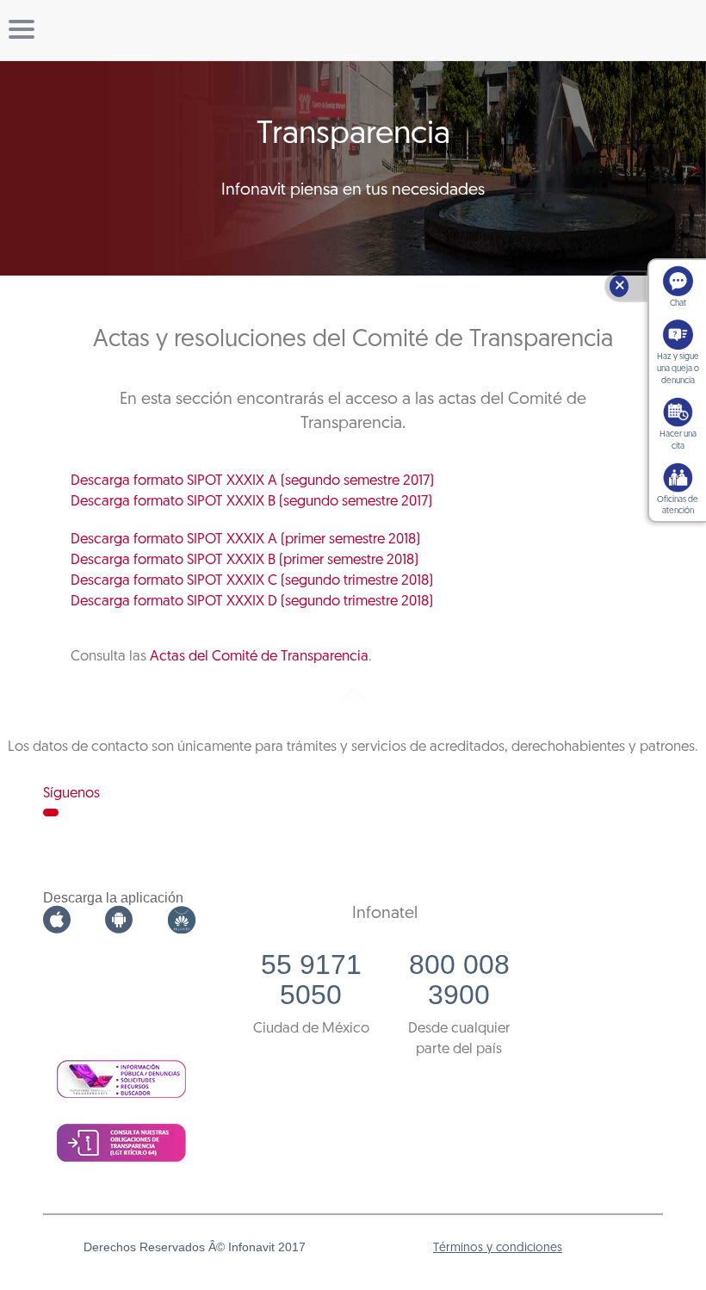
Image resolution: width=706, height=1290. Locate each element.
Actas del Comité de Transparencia (259, 656)
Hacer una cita (678, 440)
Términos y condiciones (497, 1248)
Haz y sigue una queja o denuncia (678, 369)
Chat (678, 303)
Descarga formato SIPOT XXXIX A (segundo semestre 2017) (252, 481)
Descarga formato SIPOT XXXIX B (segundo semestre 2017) (251, 501)
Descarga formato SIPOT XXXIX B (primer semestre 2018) (244, 560)
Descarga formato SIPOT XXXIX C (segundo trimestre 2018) (252, 581)
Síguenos (71, 793)
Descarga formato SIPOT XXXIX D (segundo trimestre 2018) (252, 601)
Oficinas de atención (677, 506)
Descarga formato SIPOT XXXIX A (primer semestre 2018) (245, 539)
